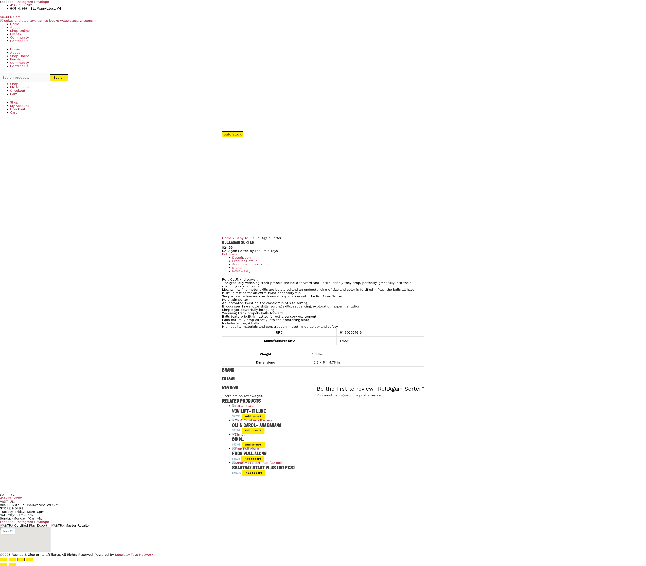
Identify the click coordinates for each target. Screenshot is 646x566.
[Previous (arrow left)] (3, 564)
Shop (14, 84)
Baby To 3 (244, 238)
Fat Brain (229, 254)
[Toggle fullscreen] (12, 559)
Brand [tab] (237, 268)
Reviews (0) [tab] (241, 271)
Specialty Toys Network (134, 555)
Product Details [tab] (244, 261)
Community (19, 37)
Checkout (17, 91)
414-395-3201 (11, 498)
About (15, 27)
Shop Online (20, 31)
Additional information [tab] (250, 264)
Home (15, 24)
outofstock (233, 134)
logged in (346, 395)
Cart (13, 94)
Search (59, 77)
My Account (19, 87)
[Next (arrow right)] (12, 564)
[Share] (21, 559)
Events (15, 34)
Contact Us (19, 41)
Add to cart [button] (253, 416)
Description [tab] (241, 257)
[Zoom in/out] (3, 559)
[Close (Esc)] (29, 559)
